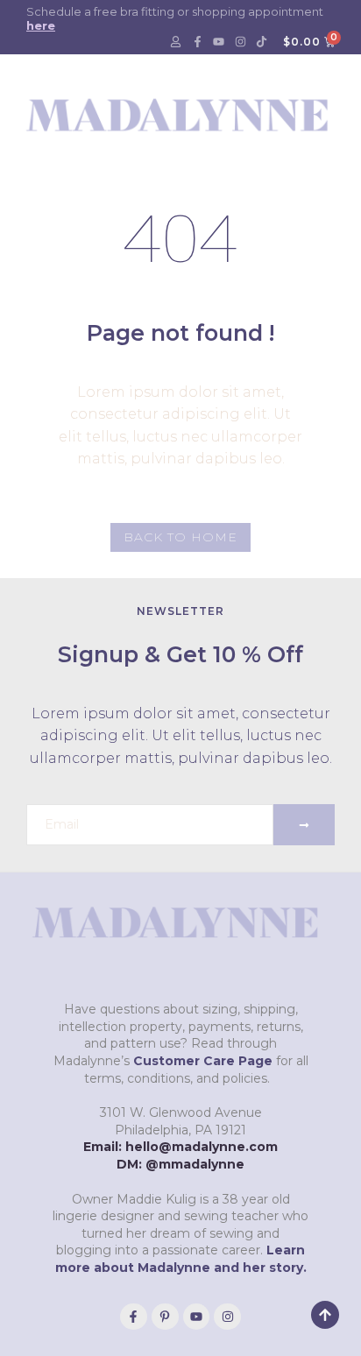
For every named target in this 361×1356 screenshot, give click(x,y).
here (40, 25)
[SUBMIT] (304, 824)
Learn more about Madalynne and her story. (181, 1258)
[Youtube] (219, 42)
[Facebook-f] (197, 42)
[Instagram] (240, 42)
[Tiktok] (262, 42)
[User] (176, 42)
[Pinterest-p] (165, 1317)
